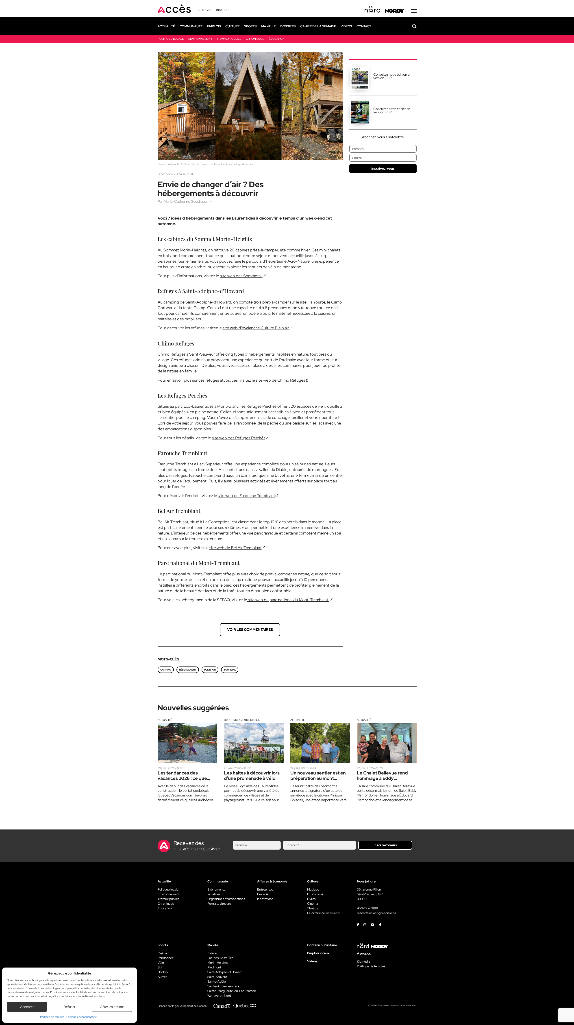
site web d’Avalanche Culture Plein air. (256, 327)
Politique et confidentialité (81, 1017)
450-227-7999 (367, 908)
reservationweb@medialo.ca (376, 913)
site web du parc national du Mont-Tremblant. (288, 599)
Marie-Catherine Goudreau (185, 201)
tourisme (230, 669)
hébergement (187, 669)
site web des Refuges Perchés (238, 437)
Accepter (27, 1007)
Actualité (165, 720)
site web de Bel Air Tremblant (235, 547)
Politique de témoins (52, 1017)
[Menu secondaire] (414, 11)
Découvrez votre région (242, 720)
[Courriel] (211, 201)
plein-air (210, 669)
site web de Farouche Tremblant (246, 495)
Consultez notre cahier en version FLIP (391, 110)
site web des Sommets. (241, 275)
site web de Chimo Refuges (280, 380)
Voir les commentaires (250, 629)
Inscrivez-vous (383, 168)
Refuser (69, 1007)
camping (165, 669)
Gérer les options (112, 1007)
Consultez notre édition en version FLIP (392, 76)
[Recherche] (411, 26)
